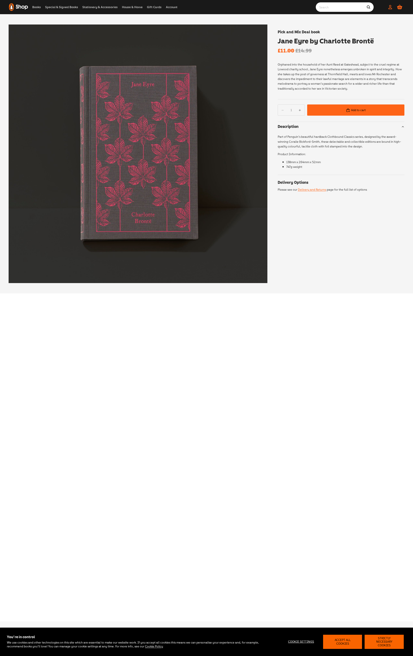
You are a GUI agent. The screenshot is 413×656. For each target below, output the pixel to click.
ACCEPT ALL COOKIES (343, 641)
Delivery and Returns (312, 189)
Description (288, 126)
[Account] (390, 7)
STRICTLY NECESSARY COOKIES (384, 642)
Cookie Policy (154, 646)
